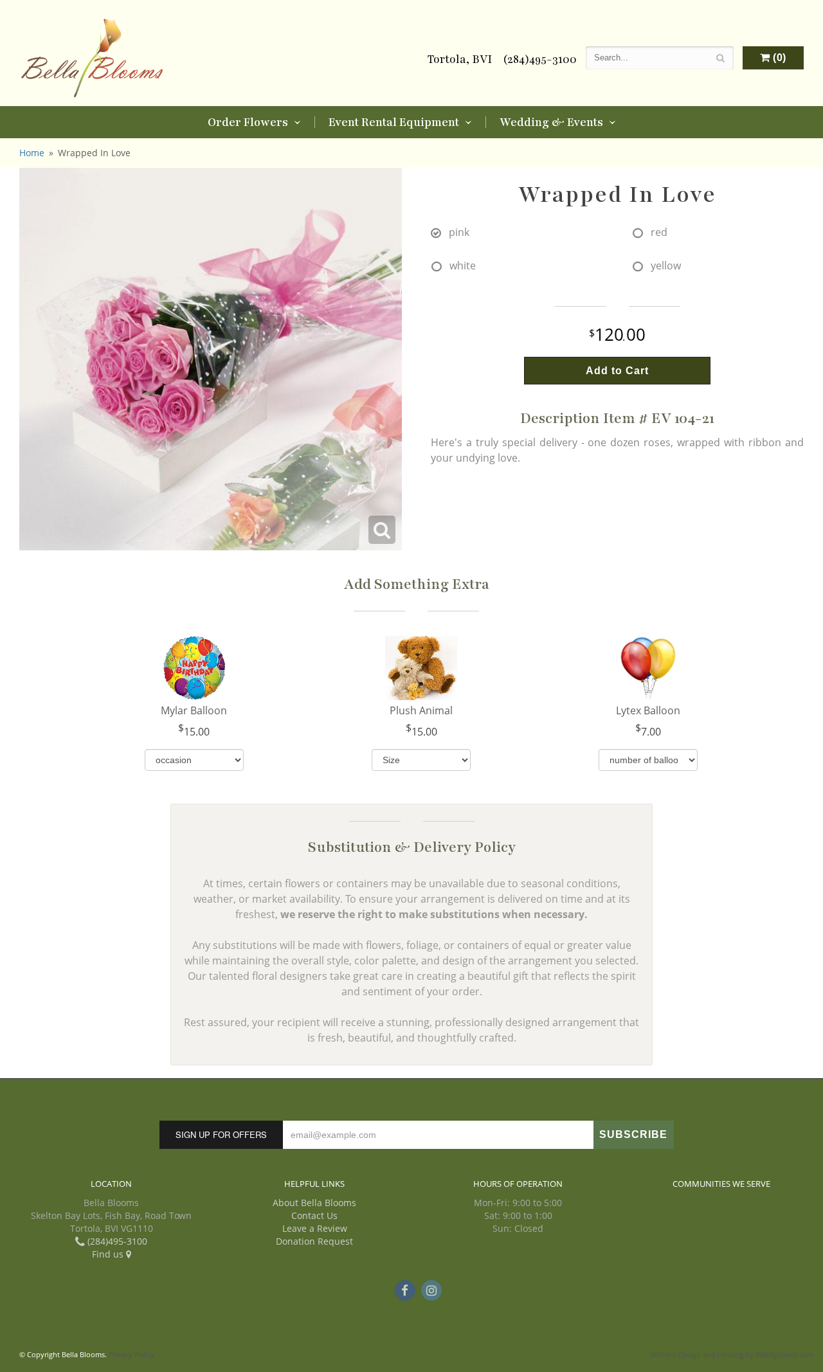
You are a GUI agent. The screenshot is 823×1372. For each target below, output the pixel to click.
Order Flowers (248, 122)
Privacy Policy (131, 1354)
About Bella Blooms (314, 1202)
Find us (109, 1254)
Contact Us (314, 1215)
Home (31, 153)
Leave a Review (314, 1228)
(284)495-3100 (540, 59)
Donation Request (314, 1241)
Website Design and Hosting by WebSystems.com (731, 1354)
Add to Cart (617, 370)
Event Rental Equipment (394, 122)
